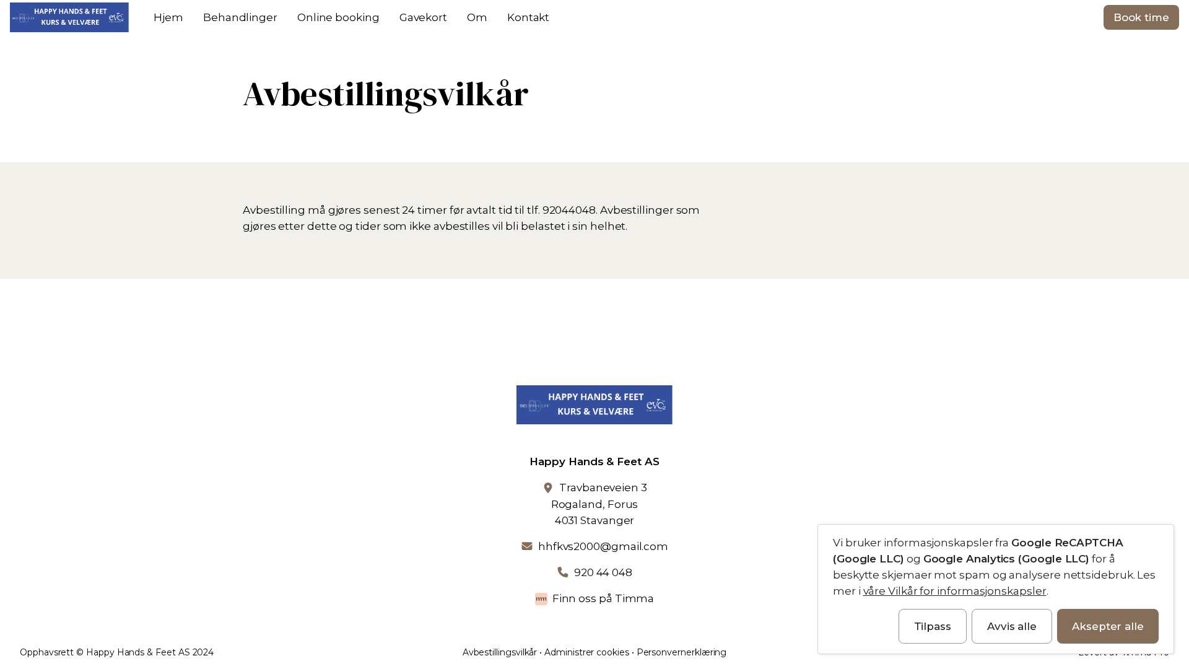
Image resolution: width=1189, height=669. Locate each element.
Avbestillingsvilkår (500, 652)
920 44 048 (603, 572)
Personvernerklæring (682, 652)
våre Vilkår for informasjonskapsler (955, 591)
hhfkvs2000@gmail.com (603, 546)
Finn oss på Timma (603, 598)
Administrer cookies (586, 652)
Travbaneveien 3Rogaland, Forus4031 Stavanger (599, 503)
